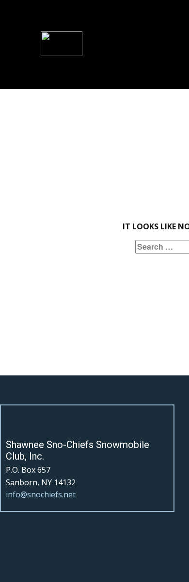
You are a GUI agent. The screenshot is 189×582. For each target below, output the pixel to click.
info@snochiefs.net (41, 494)
